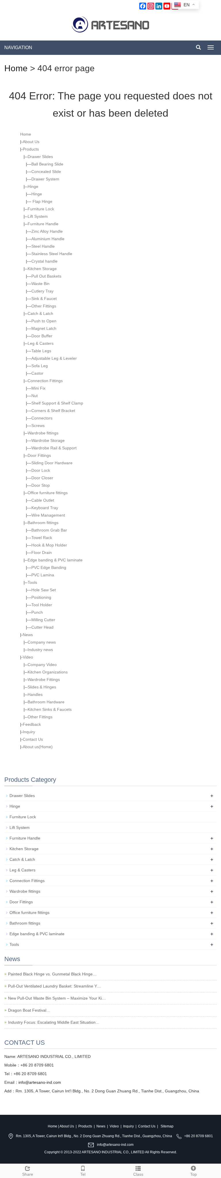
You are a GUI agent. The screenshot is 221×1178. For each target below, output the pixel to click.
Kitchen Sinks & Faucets (50, 709)
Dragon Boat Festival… (29, 1010)
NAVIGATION (18, 47)
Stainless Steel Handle (51, 253)
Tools (32, 582)
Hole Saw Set (43, 590)
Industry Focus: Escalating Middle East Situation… (54, 1022)
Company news (42, 642)
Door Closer (42, 478)
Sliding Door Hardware (52, 463)
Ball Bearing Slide (47, 164)
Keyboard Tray (44, 507)
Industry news (40, 649)
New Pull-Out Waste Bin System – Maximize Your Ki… (57, 998)
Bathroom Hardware (46, 702)
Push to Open (43, 321)
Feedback (32, 724)
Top (193, 1174)
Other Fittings (43, 306)
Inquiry (29, 731)
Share (27, 1174)
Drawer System (45, 179)
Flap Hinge (41, 201)
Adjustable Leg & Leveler (54, 358)
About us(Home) (38, 746)
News (28, 634)
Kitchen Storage (42, 268)
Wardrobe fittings (43, 433)
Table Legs (41, 351)
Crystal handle (44, 261)
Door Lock (40, 470)
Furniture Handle (43, 224)
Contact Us (33, 739)
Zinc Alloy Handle (47, 231)
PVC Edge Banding (48, 567)
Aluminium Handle (47, 238)
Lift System (38, 216)
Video (28, 657)
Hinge (33, 186)
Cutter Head (42, 627)
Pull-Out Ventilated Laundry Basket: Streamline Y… (54, 986)
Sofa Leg (39, 365)
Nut (34, 395)
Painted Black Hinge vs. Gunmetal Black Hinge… (52, 974)
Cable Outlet (42, 500)
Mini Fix (38, 388)
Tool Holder (41, 605)
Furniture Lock (41, 209)
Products (31, 149)
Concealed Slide (46, 171)
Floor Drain (41, 552)
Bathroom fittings (43, 522)
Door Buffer (41, 336)
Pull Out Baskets (46, 276)
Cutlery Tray (42, 291)
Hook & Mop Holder (49, 545)
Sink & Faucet (44, 298)
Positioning (41, 597)
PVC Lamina (42, 575)
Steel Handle (43, 246)
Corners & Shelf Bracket (53, 410)
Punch (37, 612)
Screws (38, 425)
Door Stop (40, 485)
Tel (82, 1174)
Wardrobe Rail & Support (54, 448)
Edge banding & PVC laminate (55, 560)
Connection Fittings (45, 380)
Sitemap (167, 1126)
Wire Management (48, 515)
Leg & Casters (41, 343)
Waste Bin (40, 283)
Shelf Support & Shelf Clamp (57, 403)
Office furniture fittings (48, 492)
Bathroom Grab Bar (49, 530)
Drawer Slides (40, 156)
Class (138, 1174)
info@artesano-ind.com (39, 1082)
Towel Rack (41, 537)
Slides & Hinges (42, 687)
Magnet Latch (43, 328)
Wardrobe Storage (48, 440)
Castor (37, 373)
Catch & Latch (40, 313)
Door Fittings (39, 455)
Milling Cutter (43, 619)
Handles (35, 694)
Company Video (42, 664)
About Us (31, 141)
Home (16, 68)
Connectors (41, 418)
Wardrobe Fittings (44, 679)
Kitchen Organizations (48, 672)
